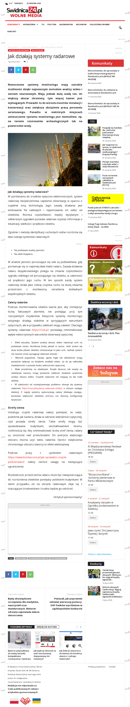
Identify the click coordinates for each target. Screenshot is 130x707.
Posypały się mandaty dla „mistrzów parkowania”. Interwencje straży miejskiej (112, 132)
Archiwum (81, 24)
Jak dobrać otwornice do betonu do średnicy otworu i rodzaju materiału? (70, 654)
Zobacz (93, 461)
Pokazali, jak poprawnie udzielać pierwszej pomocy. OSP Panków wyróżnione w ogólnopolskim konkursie (66, 603)
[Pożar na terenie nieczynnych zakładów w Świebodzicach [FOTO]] (94, 179)
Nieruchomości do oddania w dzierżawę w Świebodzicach (102, 91)
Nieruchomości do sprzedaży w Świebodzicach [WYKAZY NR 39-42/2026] (104, 106)
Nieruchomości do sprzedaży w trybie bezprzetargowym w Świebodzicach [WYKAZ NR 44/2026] (103, 75)
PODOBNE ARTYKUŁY (21, 626)
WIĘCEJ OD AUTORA (47, 626)
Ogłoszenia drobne (100, 24)
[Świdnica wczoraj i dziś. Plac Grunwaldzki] (105, 319)
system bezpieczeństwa (39, 558)
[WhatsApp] (33, 70)
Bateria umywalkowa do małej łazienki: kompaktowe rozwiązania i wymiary (19, 654)
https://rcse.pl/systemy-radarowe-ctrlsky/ (42, 388)
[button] (120, 27)
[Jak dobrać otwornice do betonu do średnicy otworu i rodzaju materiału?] (70, 639)
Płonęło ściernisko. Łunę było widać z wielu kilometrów (110, 164)
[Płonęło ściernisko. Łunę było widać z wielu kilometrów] (94, 165)
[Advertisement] (45, 530)
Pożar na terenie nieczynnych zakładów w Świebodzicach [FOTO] (109, 180)
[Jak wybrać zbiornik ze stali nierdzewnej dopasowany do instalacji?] (45, 639)
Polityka (51, 24)
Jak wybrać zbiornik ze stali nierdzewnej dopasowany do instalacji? (45, 654)
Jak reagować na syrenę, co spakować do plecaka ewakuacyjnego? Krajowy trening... (111, 149)
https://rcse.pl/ (40, 330)
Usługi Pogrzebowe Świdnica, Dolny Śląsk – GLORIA (103, 225)
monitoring (21, 558)
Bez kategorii (37, 50)
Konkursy (96, 564)
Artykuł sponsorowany (30, 47)
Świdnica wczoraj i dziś (104, 302)
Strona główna (13, 47)
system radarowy (58, 558)
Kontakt (11, 31)
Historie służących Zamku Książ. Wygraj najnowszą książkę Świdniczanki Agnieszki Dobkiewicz (112, 592)
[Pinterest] (26, 70)
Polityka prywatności (96, 666)
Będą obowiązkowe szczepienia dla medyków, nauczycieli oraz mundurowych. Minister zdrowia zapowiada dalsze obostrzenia (23, 607)
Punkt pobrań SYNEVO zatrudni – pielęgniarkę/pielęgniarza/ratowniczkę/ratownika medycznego (105, 210)
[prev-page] (76, 627)
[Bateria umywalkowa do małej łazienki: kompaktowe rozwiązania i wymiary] (19, 639)
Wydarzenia (29, 24)
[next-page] (80, 627)
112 (42, 24)
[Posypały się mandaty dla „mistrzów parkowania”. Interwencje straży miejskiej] (94, 131)
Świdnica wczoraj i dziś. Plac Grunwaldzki (104, 334)
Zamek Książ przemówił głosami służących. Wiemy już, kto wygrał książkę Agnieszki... (111, 575)
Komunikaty (13, 24)
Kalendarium (66, 24)
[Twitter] (18, 70)
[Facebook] (11, 70)
